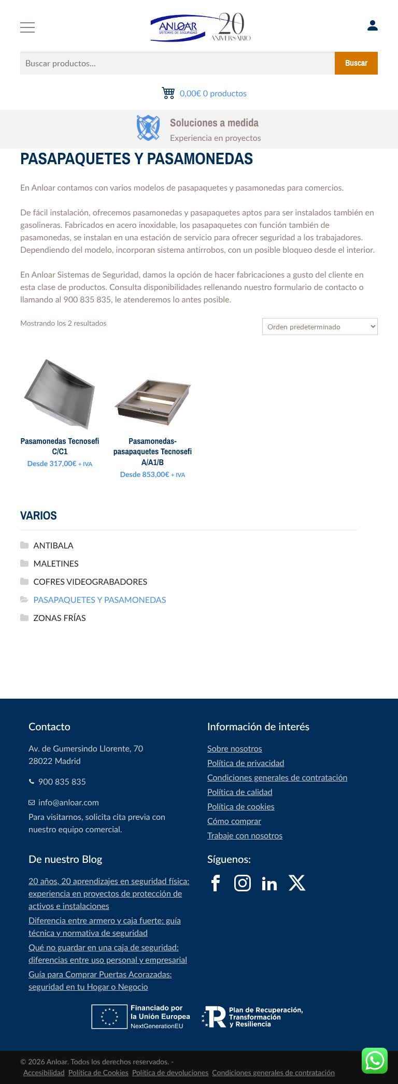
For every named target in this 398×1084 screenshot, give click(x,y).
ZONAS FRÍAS (60, 618)
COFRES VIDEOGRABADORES (90, 581)
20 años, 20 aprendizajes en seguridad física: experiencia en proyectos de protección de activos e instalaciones (109, 893)
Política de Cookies (98, 1073)
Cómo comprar (234, 821)
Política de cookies (241, 806)
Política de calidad (240, 792)
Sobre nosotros (234, 748)
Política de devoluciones (170, 1073)
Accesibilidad (44, 1073)
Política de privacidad (246, 763)
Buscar (356, 63)
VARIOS (38, 515)
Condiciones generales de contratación (277, 777)
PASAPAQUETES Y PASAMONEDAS (100, 599)
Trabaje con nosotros (244, 835)
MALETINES (56, 563)
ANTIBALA (54, 545)
